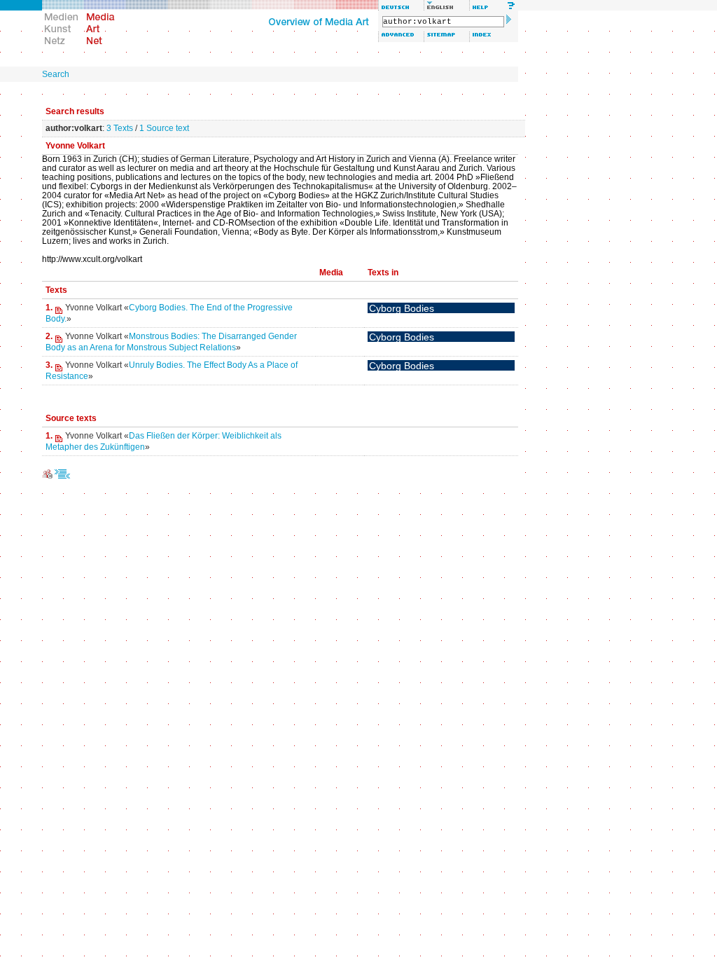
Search (55, 74)
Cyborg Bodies (401, 308)
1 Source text (164, 128)
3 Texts (119, 128)
